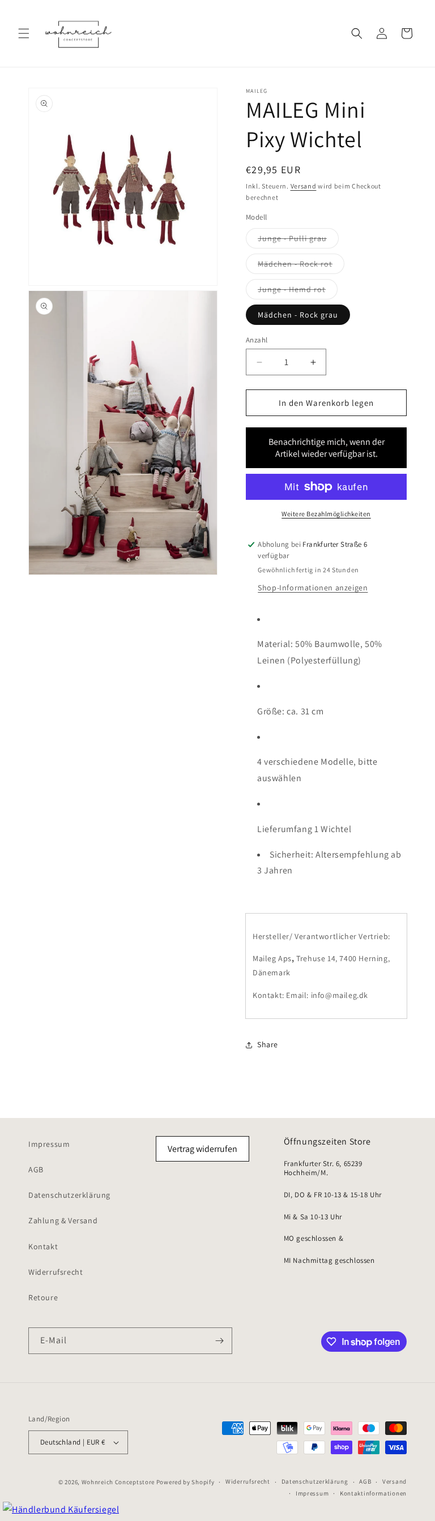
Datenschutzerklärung (69, 1195)
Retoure (43, 1297)
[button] (23, 33)
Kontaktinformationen (373, 1493)
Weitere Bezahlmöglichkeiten (326, 513)
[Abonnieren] (219, 1340)
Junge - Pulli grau (298, 240)
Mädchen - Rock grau (298, 315)
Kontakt (43, 1246)
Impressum (49, 1144)
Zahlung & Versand (62, 1220)
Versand (304, 186)
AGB (36, 1169)
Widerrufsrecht (55, 1272)
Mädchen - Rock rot (301, 266)
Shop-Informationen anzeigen (313, 587)
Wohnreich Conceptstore (118, 1482)
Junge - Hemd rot (298, 291)
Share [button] (267, 1044)
